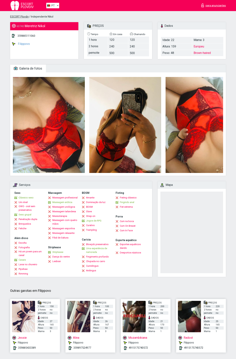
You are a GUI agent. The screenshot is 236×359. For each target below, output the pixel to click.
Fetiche (22, 228)
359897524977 (82, 347)
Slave (89, 211)
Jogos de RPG (93, 220)
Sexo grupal (25, 214)
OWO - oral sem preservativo (27, 208)
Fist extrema (126, 206)
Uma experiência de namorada (96, 250)
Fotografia (24, 247)
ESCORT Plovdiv (19, 16)
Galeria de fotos (30, 68)
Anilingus (91, 270)
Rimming (23, 273)
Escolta (23, 242)
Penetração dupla (28, 219)
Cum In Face (126, 230)
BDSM (89, 206)
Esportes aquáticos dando (130, 246)
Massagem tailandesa (64, 211)
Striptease (57, 252)
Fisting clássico (128, 197)
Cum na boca (127, 221)
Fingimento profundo (97, 256)
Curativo (90, 225)
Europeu (199, 46)
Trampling (91, 230)
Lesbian (56, 261)
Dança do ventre (61, 256)
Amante (90, 197)
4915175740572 (138, 347)
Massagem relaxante (63, 233)
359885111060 (26, 35)
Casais (22, 259)
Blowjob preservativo (97, 244)
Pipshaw (23, 269)
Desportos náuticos (130, 252)
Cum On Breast (128, 225)
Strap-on (90, 216)
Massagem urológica (63, 206)
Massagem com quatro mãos (64, 222)
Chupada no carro (95, 261)
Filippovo (23, 44)
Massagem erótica (62, 202)
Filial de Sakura (60, 237)
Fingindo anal (127, 202)
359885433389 (27, 347)
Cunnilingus (92, 265)
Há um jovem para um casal (30, 253)
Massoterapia (59, 216)
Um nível (23, 202)
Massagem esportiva (63, 228)
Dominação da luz (95, 202)
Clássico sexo (26, 197)
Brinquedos (25, 223)
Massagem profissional (65, 197)
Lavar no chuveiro (28, 264)
